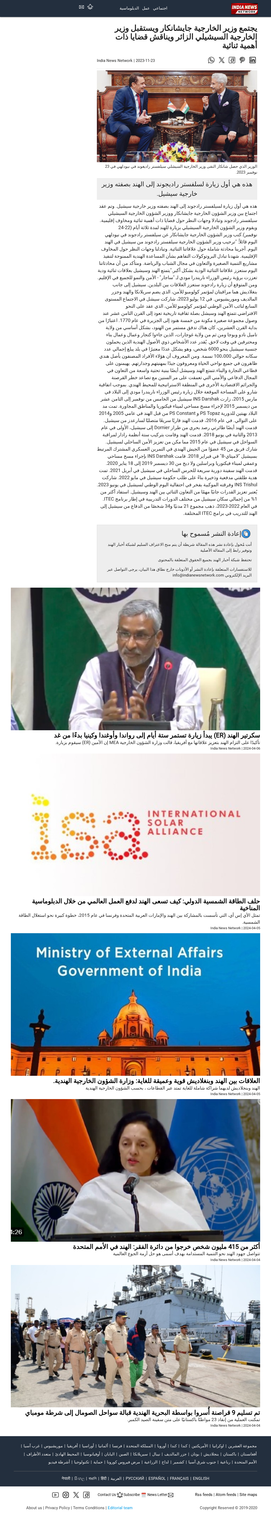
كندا (184, 1446)
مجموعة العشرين (242, 1446)
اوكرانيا (218, 1446)
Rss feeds (204, 1495)
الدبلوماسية (129, 8)
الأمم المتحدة (245, 1462)
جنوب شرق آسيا (202, 1462)
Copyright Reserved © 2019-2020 (228, 1508)
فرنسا (117, 1446)
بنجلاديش (211, 1454)
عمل (146, 8)
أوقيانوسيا (91, 1454)
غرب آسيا (32, 1446)
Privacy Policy (57, 1508)
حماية (98, 1462)
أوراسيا (88, 1446)
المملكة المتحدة (139, 1446)
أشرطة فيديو (59, 1462)
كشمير (178, 1462)
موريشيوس (53, 1446)
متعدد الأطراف (38, 1454)
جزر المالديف (175, 1454)
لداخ (165, 1462)
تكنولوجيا (81, 1462)
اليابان (109, 1454)
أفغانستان (249, 1454)
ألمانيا (103, 1446)
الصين (124, 1454)
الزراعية (150, 1462)
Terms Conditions (89, 1508)
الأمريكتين (200, 1446)
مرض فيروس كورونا (123, 1462)
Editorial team (120, 1508)
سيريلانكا (140, 1454)
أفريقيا (72, 1446)
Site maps (248, 1495)
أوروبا (161, 1446)
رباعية (225, 1462)
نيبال (156, 1454)
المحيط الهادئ (67, 1454)
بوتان (195, 1454)
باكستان (229, 1454)
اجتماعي (160, 8)
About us (34, 1508)
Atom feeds (226, 1495)
